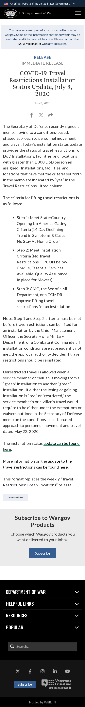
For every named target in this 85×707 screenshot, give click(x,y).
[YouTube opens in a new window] (67, 671)
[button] (78, 13)
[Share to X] (41, 116)
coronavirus (15, 497)
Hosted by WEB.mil (42, 702)
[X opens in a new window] (18, 671)
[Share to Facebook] (32, 116)
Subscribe (42, 553)
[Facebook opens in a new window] (30, 671)
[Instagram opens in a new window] (42, 671)
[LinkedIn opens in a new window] (55, 671)
